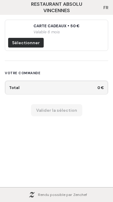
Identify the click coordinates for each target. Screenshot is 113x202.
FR (105, 7)
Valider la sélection (56, 110)
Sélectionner (26, 42)
